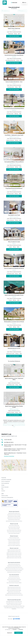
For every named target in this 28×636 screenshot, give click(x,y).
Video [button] (11, 25)
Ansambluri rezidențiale (6, 479)
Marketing (21, 629)
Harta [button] (22, 25)
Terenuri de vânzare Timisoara (14, 543)
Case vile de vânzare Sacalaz (14, 533)
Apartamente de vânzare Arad (14, 513)
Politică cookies (4, 495)
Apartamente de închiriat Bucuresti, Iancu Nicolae (14, 568)
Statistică (14, 629)
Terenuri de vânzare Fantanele (14, 540)
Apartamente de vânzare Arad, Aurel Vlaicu (14, 521)
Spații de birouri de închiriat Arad (14, 591)
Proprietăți (3, 477)
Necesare (8, 629)
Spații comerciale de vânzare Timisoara (14, 553)
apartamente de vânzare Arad (13, 422)
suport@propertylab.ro (9, 442)
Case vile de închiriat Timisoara (14, 578)
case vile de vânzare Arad (14, 424)
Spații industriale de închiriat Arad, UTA (14, 593)
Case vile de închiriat (14, 574)
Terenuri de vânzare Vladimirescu (14, 545)
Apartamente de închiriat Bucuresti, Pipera (14, 570)
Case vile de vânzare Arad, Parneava (14, 531)
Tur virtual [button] (16, 25)
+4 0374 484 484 (8, 439)
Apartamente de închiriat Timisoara (14, 572)
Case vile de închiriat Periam (14, 581)
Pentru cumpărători (5, 481)
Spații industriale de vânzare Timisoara (14, 554)
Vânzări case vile (14, 523)
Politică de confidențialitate (7, 497)
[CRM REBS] (16, 618)
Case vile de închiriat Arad (14, 576)
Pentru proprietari (5, 483)
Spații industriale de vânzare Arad (14, 551)
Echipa (2, 485)
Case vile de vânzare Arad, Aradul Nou (14, 530)
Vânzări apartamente (14, 511)
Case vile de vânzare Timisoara (14, 527)
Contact (3, 490)
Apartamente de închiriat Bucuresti (14, 565)
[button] (25, 11)
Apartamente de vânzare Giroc (14, 519)
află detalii (16, 626)
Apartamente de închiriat (14, 562)
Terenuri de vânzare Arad (14, 537)
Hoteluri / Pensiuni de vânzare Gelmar (14, 604)
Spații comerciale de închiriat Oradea (14, 590)
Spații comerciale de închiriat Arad (14, 588)
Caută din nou (6, 10)
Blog (2, 489)
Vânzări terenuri (14, 536)
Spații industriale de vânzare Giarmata (14, 557)
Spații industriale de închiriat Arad (14, 587)
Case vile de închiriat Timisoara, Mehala (14, 582)
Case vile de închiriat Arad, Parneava (14, 579)
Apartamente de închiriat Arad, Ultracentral (14, 567)
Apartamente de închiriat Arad (14, 564)
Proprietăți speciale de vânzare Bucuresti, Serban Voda (14, 606)
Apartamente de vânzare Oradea (14, 516)
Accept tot (18, 632)
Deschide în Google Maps (9, 456)
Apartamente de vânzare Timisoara (14, 514)
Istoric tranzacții (4, 487)
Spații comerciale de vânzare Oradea (14, 556)
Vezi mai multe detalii (14, 36)
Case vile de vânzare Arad (14, 525)
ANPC (2, 493)
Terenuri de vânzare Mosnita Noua (14, 539)
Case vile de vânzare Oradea (14, 528)
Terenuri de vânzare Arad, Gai (14, 542)
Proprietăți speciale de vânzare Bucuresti (14, 601)
